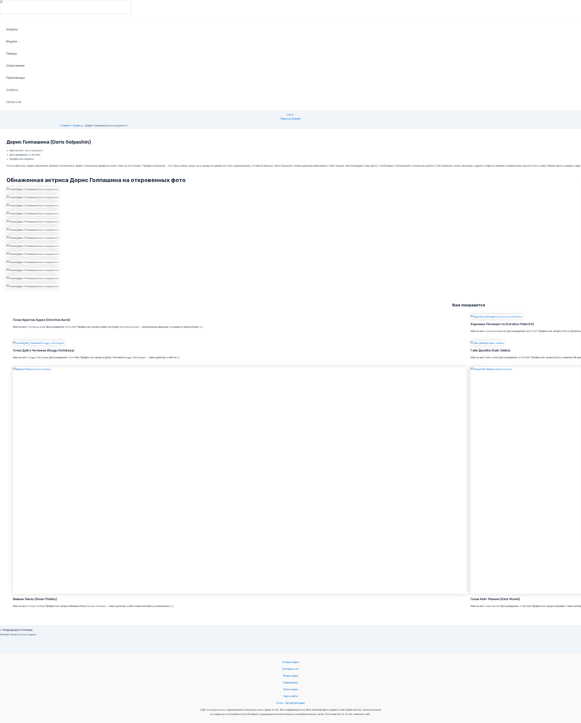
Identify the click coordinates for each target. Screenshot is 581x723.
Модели (11, 41)
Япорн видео (290, 675)
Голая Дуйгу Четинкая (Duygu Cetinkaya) (43, 350)
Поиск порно (290, 689)
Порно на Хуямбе (290, 118)
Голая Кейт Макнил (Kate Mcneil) (495, 599)
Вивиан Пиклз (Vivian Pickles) (35, 599)
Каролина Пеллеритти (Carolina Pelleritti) (502, 324)
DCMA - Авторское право (290, 702)
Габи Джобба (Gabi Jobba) (490, 350)
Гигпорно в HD (290, 668)
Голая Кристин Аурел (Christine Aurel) (41, 320)
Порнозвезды (15, 78)
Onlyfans (12, 90)
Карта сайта (290, 696)
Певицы (11, 53)
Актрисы (12, 29)
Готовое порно (290, 662)
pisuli (290, 114)
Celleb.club (13, 102)
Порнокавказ (290, 682)
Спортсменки (15, 65)
